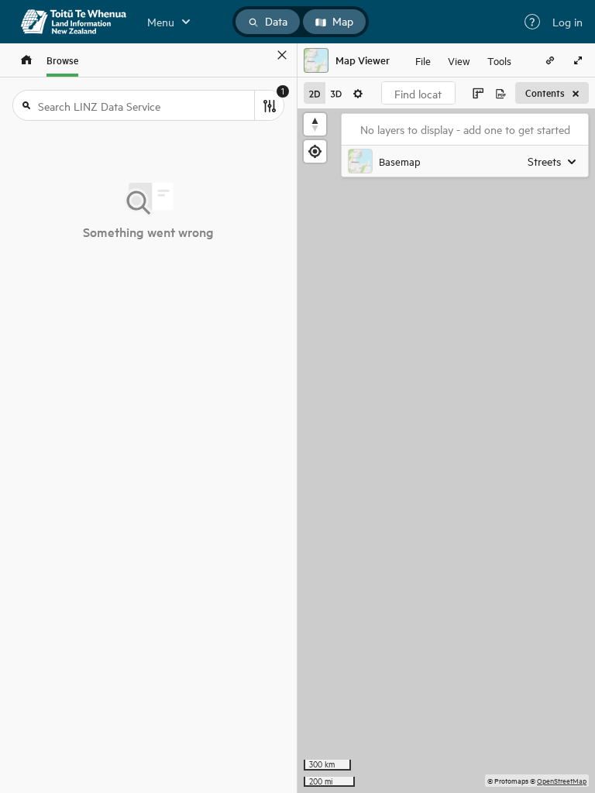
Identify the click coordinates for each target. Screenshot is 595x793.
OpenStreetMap (561, 780)
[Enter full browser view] (578, 60)
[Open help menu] (532, 21)
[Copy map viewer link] (550, 60)
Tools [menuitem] (499, 60)
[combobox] (418, 93)
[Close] (282, 55)
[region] (446, 450)
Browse (62, 60)
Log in (567, 21)
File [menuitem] (423, 60)
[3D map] (336, 93)
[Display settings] (358, 93)
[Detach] (259, 55)
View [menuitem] (459, 60)
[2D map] (314, 93)
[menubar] (463, 60)
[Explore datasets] (26, 60)
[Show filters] (269, 105)
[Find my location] (315, 151)
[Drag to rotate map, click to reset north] (315, 124)
